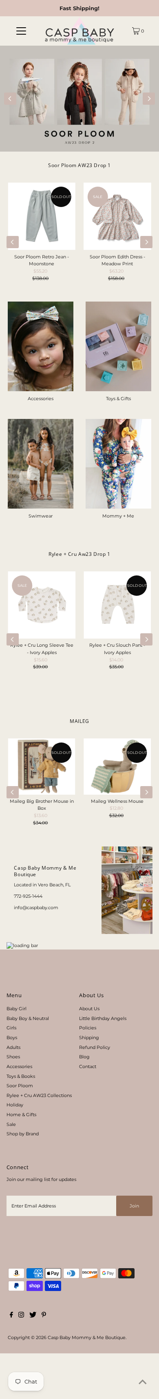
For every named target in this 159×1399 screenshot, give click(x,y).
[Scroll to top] (143, 1383)
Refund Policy (94, 1047)
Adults (13, 1047)
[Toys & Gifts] (118, 346)
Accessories (19, 1066)
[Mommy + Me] (118, 464)
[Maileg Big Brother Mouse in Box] (41, 766)
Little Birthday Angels (102, 1018)
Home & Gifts (21, 1114)
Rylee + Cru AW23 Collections (39, 1095)
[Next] (149, 99)
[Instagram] (21, 1316)
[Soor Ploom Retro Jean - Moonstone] (41, 216)
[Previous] (10, 99)
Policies (87, 1028)
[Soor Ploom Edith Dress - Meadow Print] (117, 216)
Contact (87, 1066)
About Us (89, 1008)
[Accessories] (40, 346)
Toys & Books (21, 1076)
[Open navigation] (21, 31)
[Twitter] (32, 1316)
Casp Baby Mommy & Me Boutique (87, 1337)
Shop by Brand (23, 1134)
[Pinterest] (44, 1316)
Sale (11, 1124)
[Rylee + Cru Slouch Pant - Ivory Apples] (117, 605)
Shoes (13, 1057)
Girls (11, 1028)
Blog (84, 1057)
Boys (12, 1037)
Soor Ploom (20, 1085)
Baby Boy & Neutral (28, 1018)
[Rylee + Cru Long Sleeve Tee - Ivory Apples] (41, 605)
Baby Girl (16, 1008)
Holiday (15, 1105)
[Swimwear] (40, 464)
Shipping (89, 1037)
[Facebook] (11, 1316)
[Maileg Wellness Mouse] (117, 766)
